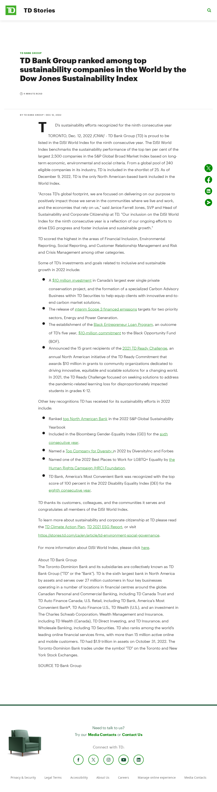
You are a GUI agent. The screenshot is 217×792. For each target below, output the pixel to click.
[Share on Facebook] (208, 179)
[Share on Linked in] (208, 191)
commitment (99, 333)
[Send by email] (208, 202)
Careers (123, 777)
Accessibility (79, 777)
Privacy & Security (23, 777)
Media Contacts (102, 734)
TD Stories (39, 10)
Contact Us (132, 734)
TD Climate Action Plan (65, 526)
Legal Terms (53, 777)
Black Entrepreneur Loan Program (123, 324)
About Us (102, 777)
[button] (209, 10)
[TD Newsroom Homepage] (11, 14)
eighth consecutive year (70, 490)
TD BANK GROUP (31, 53)
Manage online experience (157, 777)
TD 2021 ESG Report (104, 526)
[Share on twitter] (208, 168)
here (145, 547)
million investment (72, 280)
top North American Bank (85, 418)
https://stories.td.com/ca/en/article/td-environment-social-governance (98, 535)
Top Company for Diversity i (90, 451)
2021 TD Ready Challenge (144, 348)
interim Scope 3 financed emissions (106, 309)
